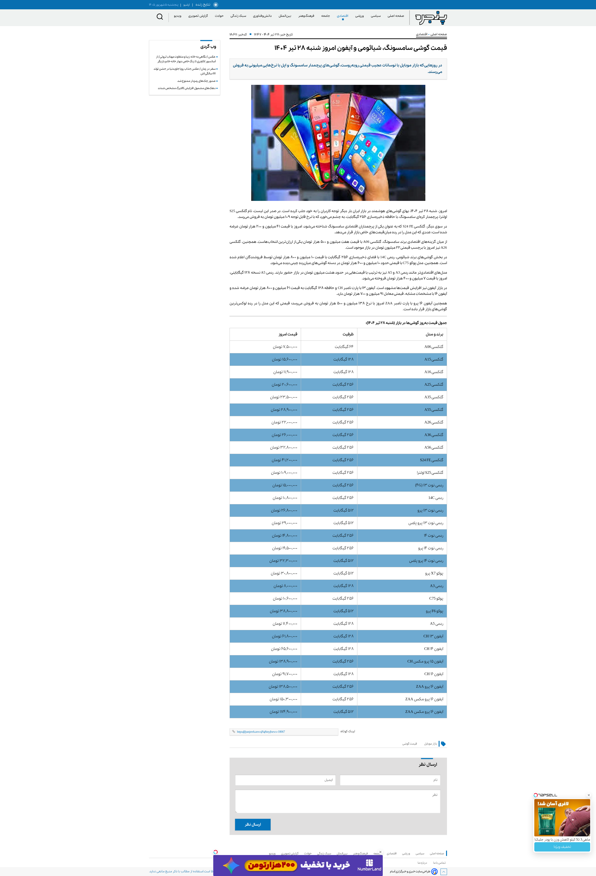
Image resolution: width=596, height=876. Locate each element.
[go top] (443, 872)
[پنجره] (431, 17)
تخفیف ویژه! (562, 847)
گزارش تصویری (199, 16)
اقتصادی (343, 16)
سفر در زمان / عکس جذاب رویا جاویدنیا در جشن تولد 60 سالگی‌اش (185, 71)
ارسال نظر (253, 824)
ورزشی (360, 16)
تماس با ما (440, 863)
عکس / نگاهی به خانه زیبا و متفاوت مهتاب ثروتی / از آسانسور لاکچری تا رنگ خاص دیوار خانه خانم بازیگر (186, 59)
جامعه (326, 16)
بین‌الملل (286, 16)
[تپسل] (215, 852)
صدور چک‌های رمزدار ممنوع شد (196, 81)
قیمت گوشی (409, 744)
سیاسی (376, 16)
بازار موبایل (430, 744)
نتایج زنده (202, 4)
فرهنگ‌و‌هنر (307, 16)
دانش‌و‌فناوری (263, 16)
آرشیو (185, 5)
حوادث (220, 16)
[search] (160, 17)
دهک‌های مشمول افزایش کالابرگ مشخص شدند (187, 88)
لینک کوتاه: (347, 731)
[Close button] (588, 795)
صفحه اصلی (396, 16)
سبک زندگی (239, 16)
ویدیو (178, 16)
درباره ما (423, 863)
